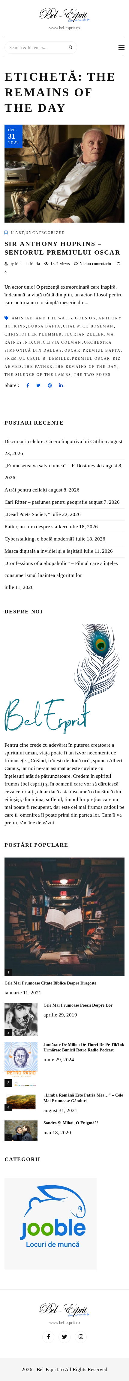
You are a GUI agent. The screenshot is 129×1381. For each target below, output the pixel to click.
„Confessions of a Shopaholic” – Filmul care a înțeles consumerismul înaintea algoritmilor (61, 569)
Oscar (72, 350)
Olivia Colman (62, 342)
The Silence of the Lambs (37, 375)
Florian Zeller (84, 334)
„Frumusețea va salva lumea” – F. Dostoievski (53, 466)
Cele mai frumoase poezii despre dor (78, 1005)
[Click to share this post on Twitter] (38, 386)
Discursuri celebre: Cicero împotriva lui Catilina (55, 441)
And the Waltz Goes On (66, 318)
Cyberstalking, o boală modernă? (39, 539)
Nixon (32, 342)
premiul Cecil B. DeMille (37, 358)
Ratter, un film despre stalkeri (35, 526)
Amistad (22, 318)
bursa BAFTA (44, 326)
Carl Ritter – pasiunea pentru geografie (45, 502)
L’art (17, 233)
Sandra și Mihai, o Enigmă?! (71, 1123)
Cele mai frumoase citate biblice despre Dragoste (50, 983)
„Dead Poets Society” (27, 514)
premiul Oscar (91, 358)
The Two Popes (92, 375)
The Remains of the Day (86, 367)
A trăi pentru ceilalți (25, 490)
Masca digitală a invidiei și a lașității (43, 551)
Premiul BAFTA (102, 350)
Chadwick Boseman (88, 326)
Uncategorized (45, 233)
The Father (38, 367)
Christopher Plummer (33, 334)
